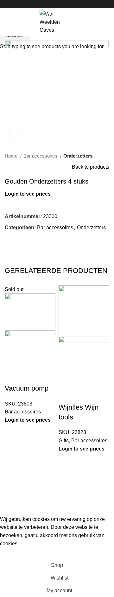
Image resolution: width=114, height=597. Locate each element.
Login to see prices (28, 420)
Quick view (30, 376)
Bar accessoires (23, 411)
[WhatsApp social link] (64, 4)
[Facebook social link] (50, 4)
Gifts (64, 440)
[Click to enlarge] (16, 133)
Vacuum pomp (26, 388)
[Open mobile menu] (8, 22)
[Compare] (13, 376)
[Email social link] (57, 4)
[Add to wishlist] (47, 376)
